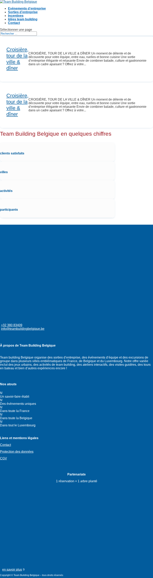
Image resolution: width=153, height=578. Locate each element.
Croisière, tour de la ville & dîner (17, 58)
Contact (14, 23)
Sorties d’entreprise (23, 12)
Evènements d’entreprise (27, 8)
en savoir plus (12, 569)
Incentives (16, 15)
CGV (3, 458)
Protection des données (16, 451)
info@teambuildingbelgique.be (22, 328)
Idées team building (22, 19)
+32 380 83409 (11, 325)
